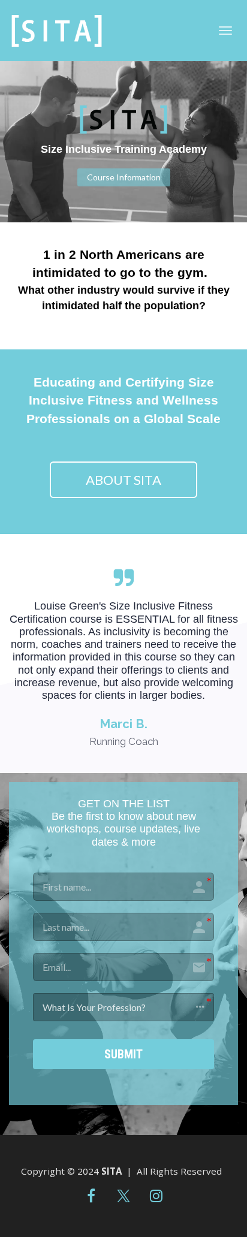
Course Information (124, 177)
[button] (123, 1007)
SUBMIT (123, 1054)
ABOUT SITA (123, 480)
